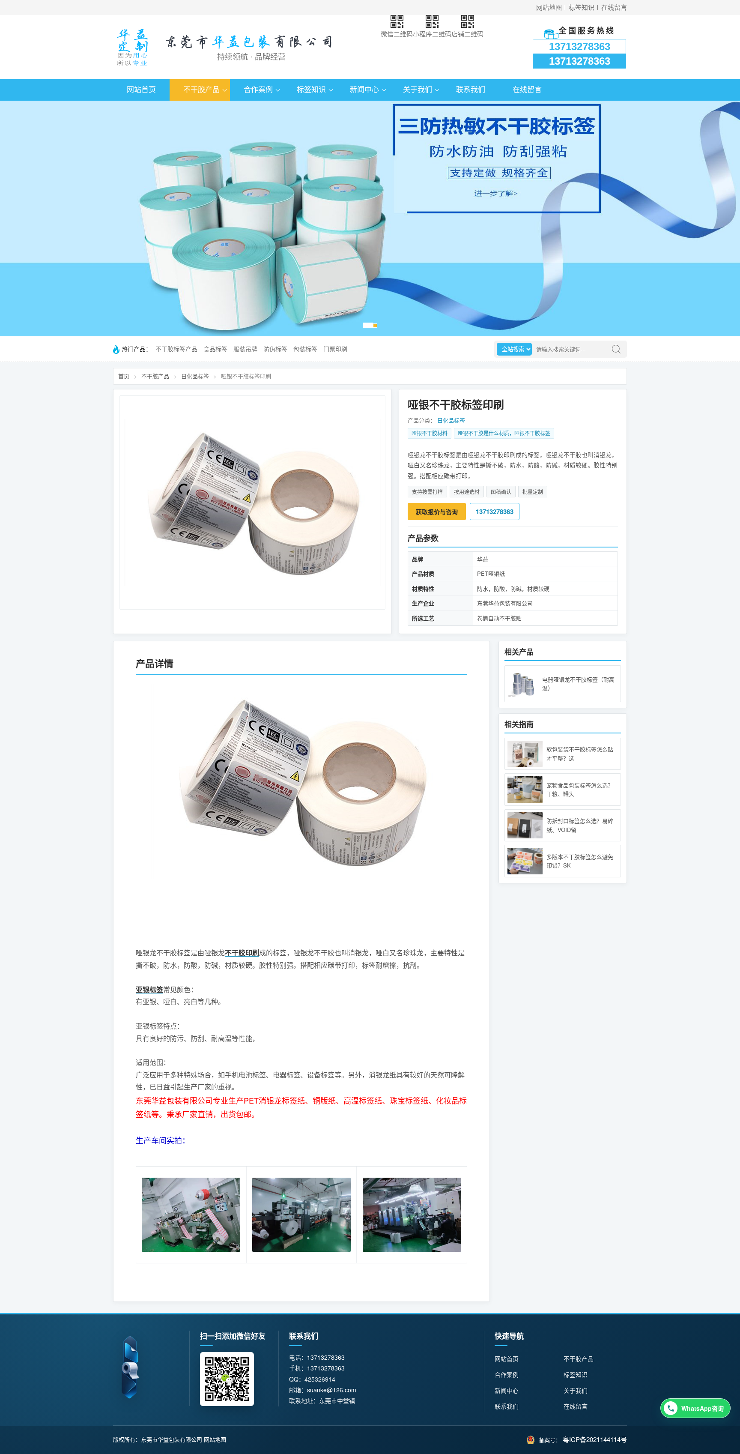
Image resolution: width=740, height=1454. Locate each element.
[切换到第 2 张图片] (370, 325)
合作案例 (258, 90)
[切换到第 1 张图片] (365, 325)
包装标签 (305, 349)
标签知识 (581, 7)
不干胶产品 (201, 90)
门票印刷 (335, 349)
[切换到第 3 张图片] (375, 325)
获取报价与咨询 (437, 511)
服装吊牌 (245, 349)
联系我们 (470, 90)
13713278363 (579, 46)
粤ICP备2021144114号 (595, 1439)
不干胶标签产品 (176, 349)
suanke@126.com (331, 1389)
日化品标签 (195, 376)
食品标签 (215, 349)
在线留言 (614, 7)
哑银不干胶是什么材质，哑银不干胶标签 (504, 433)
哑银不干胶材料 (430, 433)
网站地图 (549, 7)
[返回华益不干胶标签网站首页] (130, 1367)
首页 (123, 376)
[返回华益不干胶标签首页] (132, 47)
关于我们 (417, 90)
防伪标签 (275, 349)
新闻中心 (364, 90)
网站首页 (141, 90)
